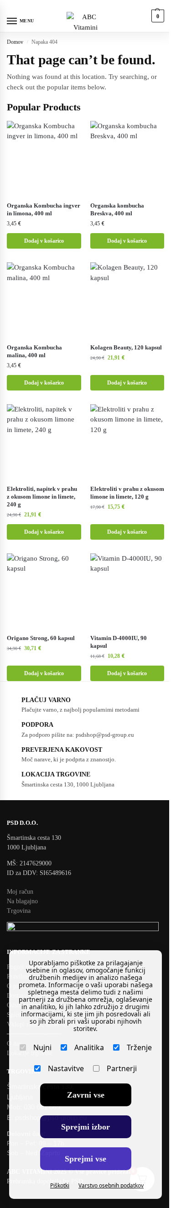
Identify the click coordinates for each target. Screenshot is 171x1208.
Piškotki (59, 1185)
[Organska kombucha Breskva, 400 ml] (127, 158)
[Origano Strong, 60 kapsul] (44, 590)
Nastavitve (66, 1068)
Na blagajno (22, 901)
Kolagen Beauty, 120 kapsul (126, 347)
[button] (156, 16)
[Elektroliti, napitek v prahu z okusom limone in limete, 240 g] (44, 441)
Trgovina (19, 910)
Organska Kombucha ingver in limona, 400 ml (43, 209)
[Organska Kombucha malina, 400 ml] (44, 299)
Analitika (89, 1047)
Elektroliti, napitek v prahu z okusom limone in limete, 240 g (42, 496)
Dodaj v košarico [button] (44, 241)
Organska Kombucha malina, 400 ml (34, 351)
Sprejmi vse (85, 1158)
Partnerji (122, 1068)
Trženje (139, 1047)
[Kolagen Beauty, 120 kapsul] (127, 299)
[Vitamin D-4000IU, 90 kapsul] (127, 590)
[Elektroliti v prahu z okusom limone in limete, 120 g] (127, 441)
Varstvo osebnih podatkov (111, 1185)
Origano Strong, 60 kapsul (41, 638)
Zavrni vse (85, 1094)
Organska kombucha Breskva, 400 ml (117, 209)
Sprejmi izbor (85, 1126)
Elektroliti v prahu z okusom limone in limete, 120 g (127, 492)
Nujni (42, 1047)
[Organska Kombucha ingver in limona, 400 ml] (44, 158)
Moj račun (20, 891)
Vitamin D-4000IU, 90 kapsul (118, 642)
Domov (15, 42)
